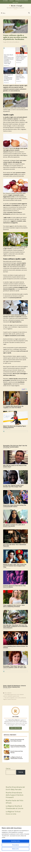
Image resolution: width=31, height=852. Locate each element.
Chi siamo (5, 0)
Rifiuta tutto (15, 848)
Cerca (8, 768)
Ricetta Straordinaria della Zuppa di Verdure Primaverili (14, 795)
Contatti (11, 0)
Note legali (15, 2)
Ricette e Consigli (16, 6)
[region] (15, 839)
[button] (29, 13)
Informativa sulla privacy (21, 0)
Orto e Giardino (8, 692)
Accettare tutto (15, 841)
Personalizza (15, 845)
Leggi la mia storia (15, 728)
